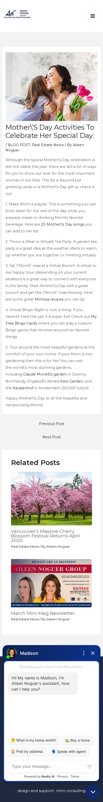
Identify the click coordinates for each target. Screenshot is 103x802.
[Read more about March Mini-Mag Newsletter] (51, 583)
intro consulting (71, 791)
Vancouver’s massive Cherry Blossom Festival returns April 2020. (45, 535)
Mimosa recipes (49, 299)
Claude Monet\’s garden (45, 374)
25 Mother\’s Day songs (62, 224)
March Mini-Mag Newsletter (42, 613)
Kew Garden (71, 381)
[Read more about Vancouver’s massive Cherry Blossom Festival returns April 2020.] (51, 498)
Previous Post (51, 423)
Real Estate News (48, 145)
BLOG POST (19, 145)
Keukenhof (23, 388)
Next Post (51, 437)
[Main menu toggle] (93, 16)
